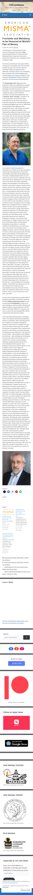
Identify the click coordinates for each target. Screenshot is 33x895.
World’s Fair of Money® (14, 75)
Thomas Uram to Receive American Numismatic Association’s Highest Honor (7, 519)
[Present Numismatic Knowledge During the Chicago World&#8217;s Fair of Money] (9, 543)
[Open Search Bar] (30, 15)
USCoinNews (16, 5)
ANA (24, 52)
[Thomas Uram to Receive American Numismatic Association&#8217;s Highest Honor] (8, 512)
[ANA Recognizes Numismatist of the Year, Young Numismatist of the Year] (22, 520)
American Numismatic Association (14, 557)
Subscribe (9, 880)
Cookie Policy (6, 887)
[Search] (26, 637)
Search (5, 634)
